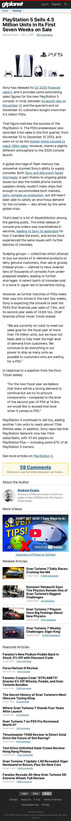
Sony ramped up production (23, 195)
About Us (26, 799)
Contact (13, 799)
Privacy (45, 804)
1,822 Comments (25, 755)
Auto (46, 793)
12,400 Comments (51, 635)
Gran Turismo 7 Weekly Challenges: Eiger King (43, 629)
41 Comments (47, 601)
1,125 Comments (23, 661)
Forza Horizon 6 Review (20, 668)
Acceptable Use (30, 804)
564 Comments (23, 741)
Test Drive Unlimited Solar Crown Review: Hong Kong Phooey (34, 749)
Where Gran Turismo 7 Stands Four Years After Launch (33, 709)
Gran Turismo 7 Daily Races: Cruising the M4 (47, 570)
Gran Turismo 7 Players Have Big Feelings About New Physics (44, 612)
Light (24, 793)
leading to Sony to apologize (37, 231)
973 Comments (48, 619)
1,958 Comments (24, 781)
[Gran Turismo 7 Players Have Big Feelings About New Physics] (14, 614)
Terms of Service (53, 799)
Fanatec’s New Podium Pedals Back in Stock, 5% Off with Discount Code (31, 656)
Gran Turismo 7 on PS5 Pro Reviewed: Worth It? (31, 723)
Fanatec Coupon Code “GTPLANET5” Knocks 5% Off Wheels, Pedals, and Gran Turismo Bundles (33, 681)
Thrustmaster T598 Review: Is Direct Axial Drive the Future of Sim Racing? (34, 736)
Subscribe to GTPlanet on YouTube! (35, 554)
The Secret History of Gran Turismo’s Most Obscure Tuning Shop (34, 696)
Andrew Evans (28, 490)
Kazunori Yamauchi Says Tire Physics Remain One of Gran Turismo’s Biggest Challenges (47, 592)
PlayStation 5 (43, 456)
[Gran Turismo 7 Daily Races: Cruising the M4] (14, 573)
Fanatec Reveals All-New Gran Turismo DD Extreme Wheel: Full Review (34, 776)
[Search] (66, 4)
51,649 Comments (49, 575)
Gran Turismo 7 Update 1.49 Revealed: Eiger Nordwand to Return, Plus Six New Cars (35, 762)
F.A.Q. (37, 799)
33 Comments (22, 701)
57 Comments (22, 715)
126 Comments (23, 728)
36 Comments (23, 671)
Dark (35, 793)
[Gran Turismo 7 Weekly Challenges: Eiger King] (14, 633)
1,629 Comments (25, 768)
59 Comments (45, 34)
